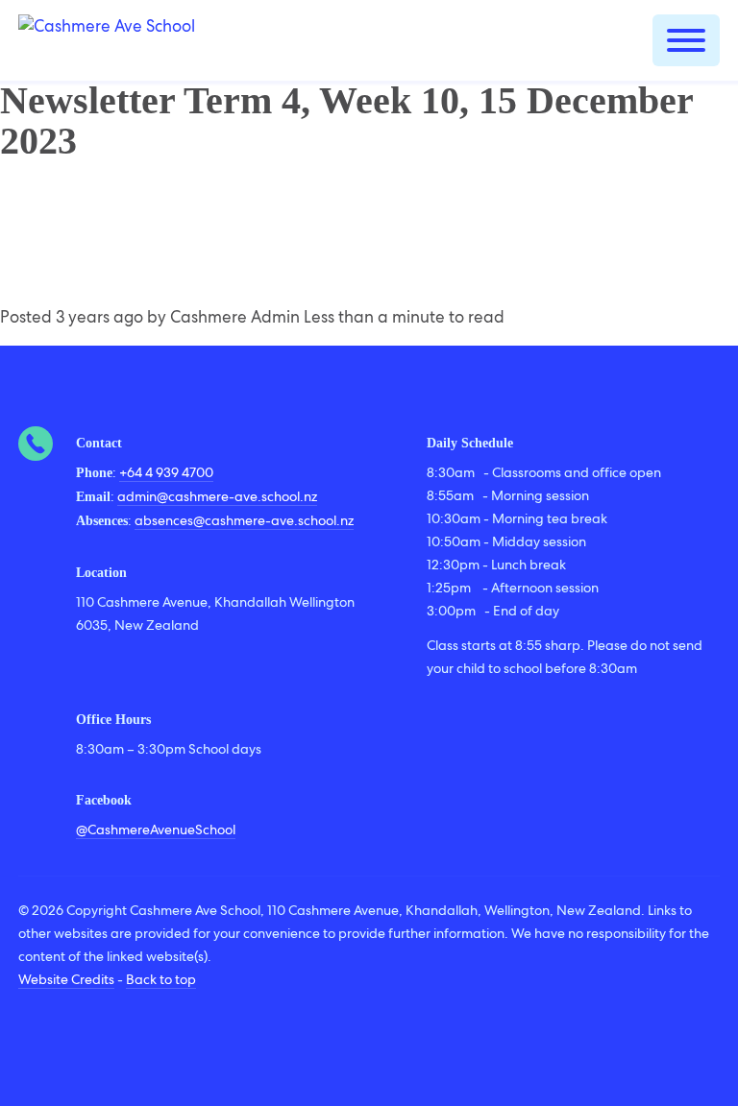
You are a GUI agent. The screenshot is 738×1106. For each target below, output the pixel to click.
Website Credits (66, 979)
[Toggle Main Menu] (686, 40)
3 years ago (99, 316)
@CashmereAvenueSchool (155, 829)
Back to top (161, 979)
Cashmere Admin (235, 316)
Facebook (104, 800)
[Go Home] (106, 40)
